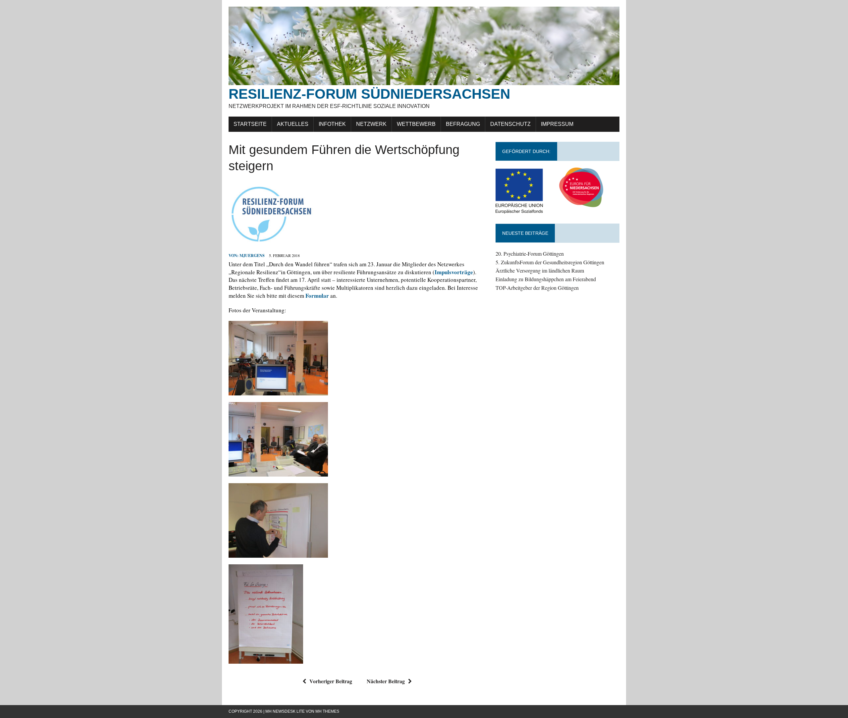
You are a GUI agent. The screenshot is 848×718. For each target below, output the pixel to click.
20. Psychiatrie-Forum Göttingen (530, 253)
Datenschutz (510, 124)
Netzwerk (371, 124)
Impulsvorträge (454, 272)
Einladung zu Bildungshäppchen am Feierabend (546, 279)
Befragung (463, 124)
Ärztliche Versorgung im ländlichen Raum (540, 270)
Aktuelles (292, 124)
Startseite (250, 124)
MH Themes (327, 711)
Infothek (332, 124)
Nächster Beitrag (386, 681)
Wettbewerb (416, 124)
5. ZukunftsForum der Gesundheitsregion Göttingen (550, 262)
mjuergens (252, 255)
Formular (317, 295)
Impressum (557, 124)
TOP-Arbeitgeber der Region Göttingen (537, 287)
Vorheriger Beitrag (330, 681)
